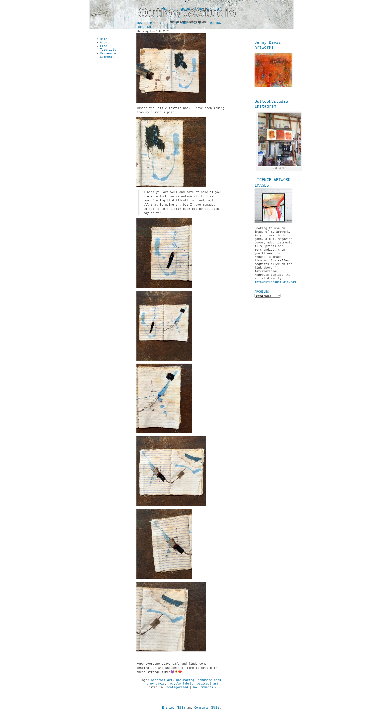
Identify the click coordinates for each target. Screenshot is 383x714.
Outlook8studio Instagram (271, 104)
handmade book (209, 680)
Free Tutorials (108, 47)
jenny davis (155, 683)
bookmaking (185, 680)
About (104, 42)
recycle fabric (180, 683)
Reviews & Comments (108, 55)
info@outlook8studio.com (275, 282)
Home (103, 39)
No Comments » (205, 687)
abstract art (162, 680)
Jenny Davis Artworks (268, 45)
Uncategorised (176, 687)
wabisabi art (207, 683)
